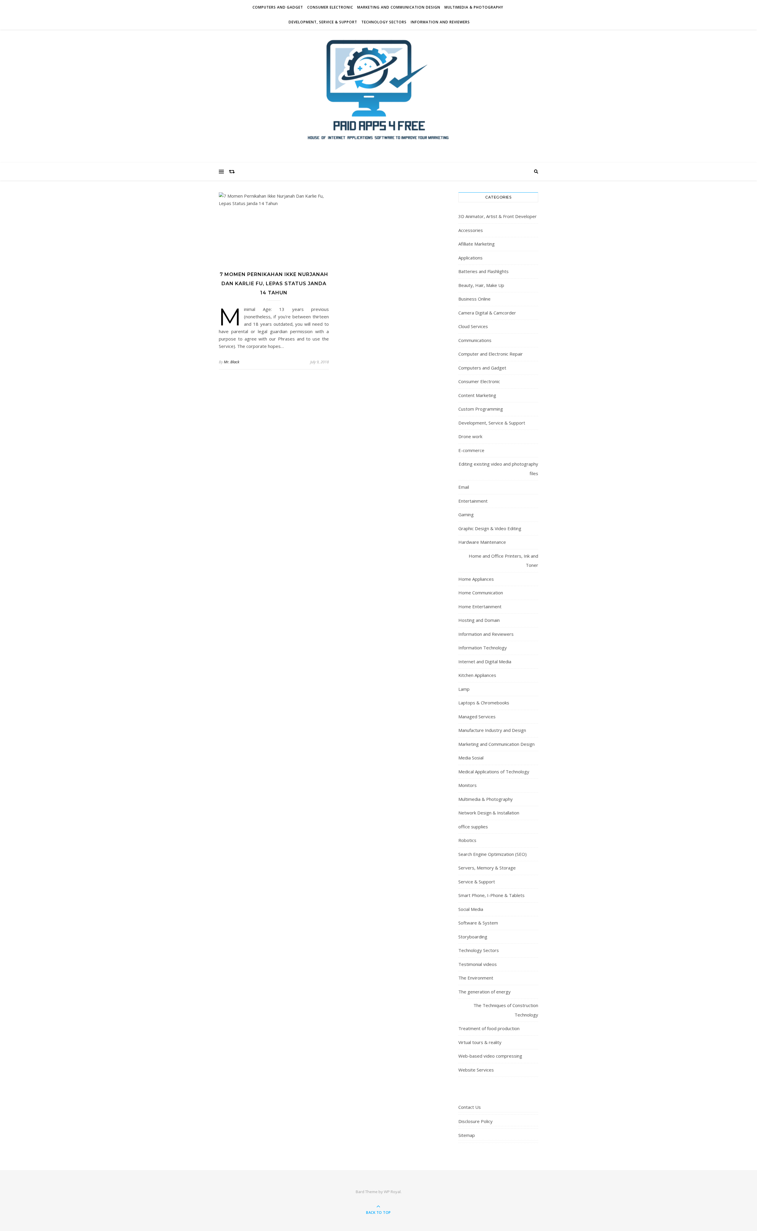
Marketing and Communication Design (398, 7)
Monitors (467, 785)
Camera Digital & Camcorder (487, 313)
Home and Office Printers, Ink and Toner (503, 560)
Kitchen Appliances (477, 675)
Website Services (476, 1070)
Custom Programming (480, 409)
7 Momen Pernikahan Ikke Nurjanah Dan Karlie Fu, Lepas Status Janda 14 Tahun (274, 284)
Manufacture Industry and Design (492, 730)
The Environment (475, 978)
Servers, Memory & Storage (487, 868)
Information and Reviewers (440, 22)
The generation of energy (484, 992)
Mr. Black (231, 361)
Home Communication (480, 593)
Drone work (470, 436)
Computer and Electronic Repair (490, 354)
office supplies (473, 827)
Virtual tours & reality (480, 1042)
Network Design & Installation (488, 813)
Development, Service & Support (323, 22)
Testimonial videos (477, 964)
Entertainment (473, 501)
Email (463, 487)
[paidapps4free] (378, 94)
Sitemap (466, 1135)
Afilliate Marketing (476, 244)
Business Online (474, 299)
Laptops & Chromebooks (483, 703)
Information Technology (482, 648)
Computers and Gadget (278, 7)
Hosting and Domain (479, 620)
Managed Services (477, 716)
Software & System (478, 923)
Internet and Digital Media (484, 661)
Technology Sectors (384, 22)
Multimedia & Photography (473, 7)
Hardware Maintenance (482, 542)
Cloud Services (473, 326)
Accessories (470, 230)
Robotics (467, 840)
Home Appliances (476, 579)
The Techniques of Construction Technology (505, 1010)
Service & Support (476, 882)
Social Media (470, 909)
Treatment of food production (489, 1028)
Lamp (464, 689)
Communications (474, 340)
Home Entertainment (480, 606)
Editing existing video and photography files (498, 468)
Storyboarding (472, 937)
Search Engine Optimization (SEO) (492, 854)
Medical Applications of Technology (493, 772)
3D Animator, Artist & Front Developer (497, 216)
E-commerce (471, 450)
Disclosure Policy (475, 1121)
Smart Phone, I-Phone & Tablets (491, 895)
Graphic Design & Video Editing (489, 528)
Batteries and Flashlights (483, 271)
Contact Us (469, 1107)
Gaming (466, 514)
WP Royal (392, 1191)
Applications (470, 258)
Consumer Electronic (330, 7)
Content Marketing (477, 395)
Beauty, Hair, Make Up (481, 285)
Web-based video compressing (490, 1056)
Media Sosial (470, 758)
